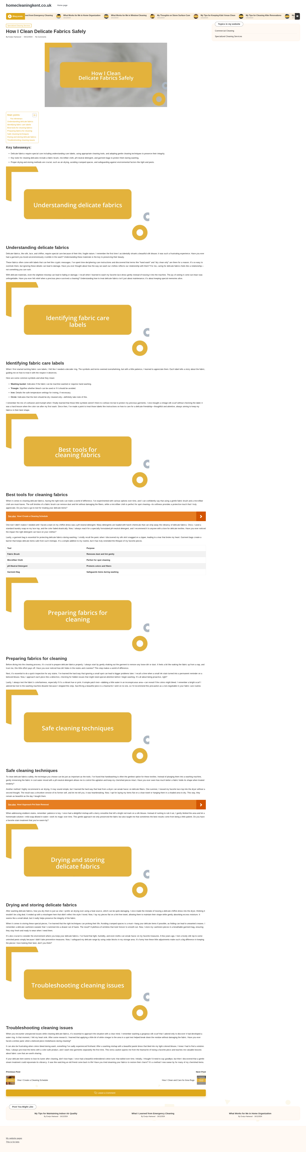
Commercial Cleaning (224, 31)
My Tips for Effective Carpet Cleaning (273, 15)
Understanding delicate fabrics (20, 121)
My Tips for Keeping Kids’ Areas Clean (182, 15)
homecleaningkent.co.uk (28, 5)
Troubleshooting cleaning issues (21, 140)
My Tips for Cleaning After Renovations (228, 15)
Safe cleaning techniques (18, 134)
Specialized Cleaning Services (18, 26)
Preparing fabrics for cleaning (19, 131)
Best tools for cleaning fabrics (19, 128)
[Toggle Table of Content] (33, 115)
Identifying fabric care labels (19, 125)
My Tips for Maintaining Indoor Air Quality (56, 1113)
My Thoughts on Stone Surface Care (138, 15)
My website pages (14, 1138)
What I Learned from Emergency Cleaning (153, 1113)
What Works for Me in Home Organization (46, 15)
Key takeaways (16, 119)
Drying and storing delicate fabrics (21, 137)
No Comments (40, 37)
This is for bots (12, 1142)
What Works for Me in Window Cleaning (93, 15)
